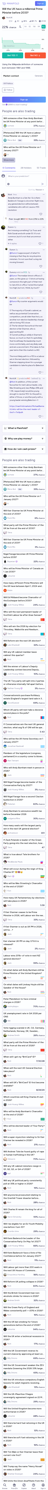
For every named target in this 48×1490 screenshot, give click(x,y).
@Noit (12, 382)
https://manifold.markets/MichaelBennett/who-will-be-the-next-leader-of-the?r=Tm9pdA (27, 409)
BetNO (34, 55)
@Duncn (13, 253)
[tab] (9, 168)
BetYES (11, 55)
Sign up (40, 3)
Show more (9, 160)
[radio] (25, 27)
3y (15, 227)
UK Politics (8, 83)
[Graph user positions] (20, 26)
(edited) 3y (36, 378)
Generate (39, 76)
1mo (15, 194)
